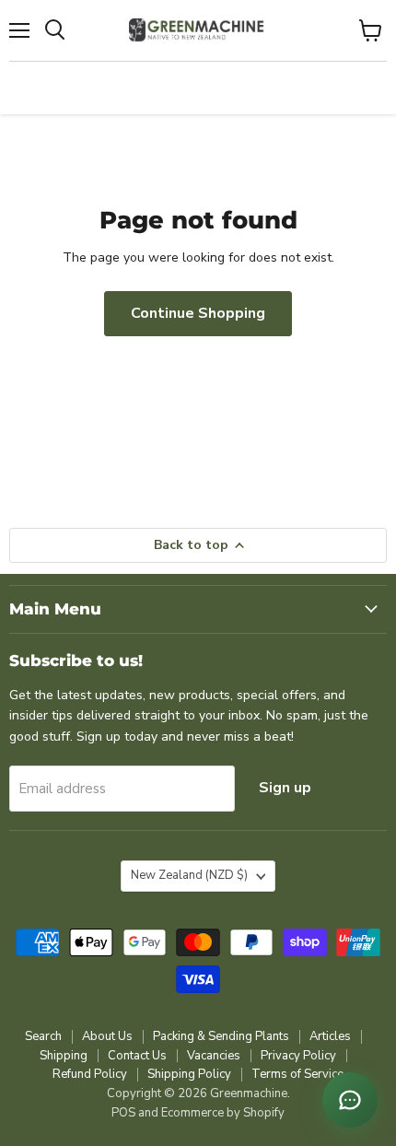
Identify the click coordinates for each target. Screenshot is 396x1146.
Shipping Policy (189, 1074)
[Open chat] (350, 1100)
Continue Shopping (198, 313)
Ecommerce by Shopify (223, 1113)
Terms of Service (297, 1074)
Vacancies (213, 1055)
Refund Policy (89, 1074)
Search (43, 1036)
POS (123, 1113)
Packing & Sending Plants (221, 1036)
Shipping (63, 1055)
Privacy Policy (298, 1055)
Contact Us (137, 1055)
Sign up (285, 788)
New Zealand (189, 875)
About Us (107, 1036)
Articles (330, 1036)
